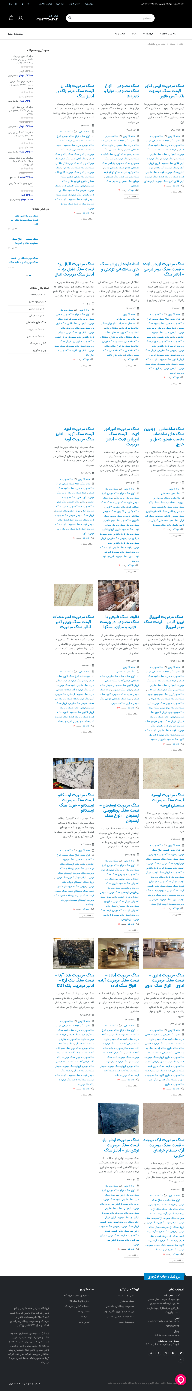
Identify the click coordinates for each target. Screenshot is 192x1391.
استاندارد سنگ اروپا (130, 332)
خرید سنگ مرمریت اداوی (158, 1044)
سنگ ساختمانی (116, 350)
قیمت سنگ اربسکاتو (84, 891)
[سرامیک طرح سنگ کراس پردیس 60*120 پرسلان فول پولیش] (42, 91)
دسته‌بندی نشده (38, 294)
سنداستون (171, 502)
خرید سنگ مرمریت (167, 150)
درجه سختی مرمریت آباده (121, 1048)
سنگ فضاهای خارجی (156, 511)
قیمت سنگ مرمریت (174, 177)
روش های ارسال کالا (79, 1301)
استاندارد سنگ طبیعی (112, 341)
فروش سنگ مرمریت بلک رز (72, 190)
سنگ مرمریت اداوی (174, 1057)
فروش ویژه (89, 3)
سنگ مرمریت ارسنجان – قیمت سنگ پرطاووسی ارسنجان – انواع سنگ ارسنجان (119, 813)
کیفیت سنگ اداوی (169, 1080)
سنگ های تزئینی (114, 355)
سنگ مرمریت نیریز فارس (172, 708)
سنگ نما (128, 355)
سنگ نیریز (154, 708)
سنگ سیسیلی (159, 859)
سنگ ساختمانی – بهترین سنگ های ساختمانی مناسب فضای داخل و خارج (164, 436)
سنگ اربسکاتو (73, 864)
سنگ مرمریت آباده (122, 1057)
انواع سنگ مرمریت (70, 314)
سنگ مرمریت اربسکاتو (75, 873)
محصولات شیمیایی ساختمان (120, 1317)
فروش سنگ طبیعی (76, 186)
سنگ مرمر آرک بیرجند (166, 1214)
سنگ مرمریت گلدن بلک (67, 172)
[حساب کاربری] (20, 18)
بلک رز (77, 141)
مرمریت (90, 208)
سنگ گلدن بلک (79, 159)
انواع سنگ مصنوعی (114, 141)
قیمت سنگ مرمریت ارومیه (171, 890)
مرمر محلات (62, 721)
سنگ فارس (178, 690)
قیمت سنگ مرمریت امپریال (162, 735)
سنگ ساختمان (132, 350)
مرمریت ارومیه (169, 904)
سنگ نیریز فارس (176, 712)
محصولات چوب (126, 1322)
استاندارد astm (129, 323)
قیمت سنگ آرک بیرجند (173, 1236)
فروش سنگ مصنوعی (122, 690)
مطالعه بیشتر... (176, 192)
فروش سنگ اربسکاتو (84, 882)
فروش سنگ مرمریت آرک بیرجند (160, 1232)
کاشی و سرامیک (38, 343)
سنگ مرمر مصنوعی (119, 159)
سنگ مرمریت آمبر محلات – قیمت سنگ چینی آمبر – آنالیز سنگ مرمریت (73, 622)
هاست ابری (14, 1383)
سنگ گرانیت (107, 154)
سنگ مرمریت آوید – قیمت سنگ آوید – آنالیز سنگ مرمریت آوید (75, 434)
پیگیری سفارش (45, 3)
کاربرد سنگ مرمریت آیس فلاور (158, 181)
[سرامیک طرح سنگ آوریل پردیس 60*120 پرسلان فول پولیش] (42, 117)
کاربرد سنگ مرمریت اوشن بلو (121, 1240)
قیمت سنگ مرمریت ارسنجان (117, 915)
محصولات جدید (15, 34)
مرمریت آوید (88, 533)
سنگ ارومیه (172, 859)
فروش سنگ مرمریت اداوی (171, 1062)
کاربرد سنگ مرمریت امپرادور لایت (117, 556)
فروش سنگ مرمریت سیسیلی (163, 881)
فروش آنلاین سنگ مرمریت (81, 337)
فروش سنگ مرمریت (65, 515)
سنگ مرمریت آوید (71, 506)
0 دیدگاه (177, 186)
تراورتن (156, 498)
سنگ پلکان (178, 507)
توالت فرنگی (35, 316)
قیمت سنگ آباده (112, 1071)
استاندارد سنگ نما (130, 346)
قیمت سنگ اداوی (161, 1066)
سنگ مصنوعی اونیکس (119, 163)
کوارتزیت (153, 520)
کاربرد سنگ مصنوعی (114, 177)
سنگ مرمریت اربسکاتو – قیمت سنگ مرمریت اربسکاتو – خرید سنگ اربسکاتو (74, 803)
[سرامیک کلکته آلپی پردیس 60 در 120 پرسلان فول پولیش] (42, 142)
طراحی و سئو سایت (31, 1383)
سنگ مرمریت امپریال (160, 699)
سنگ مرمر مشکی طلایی (67, 163)
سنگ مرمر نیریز (177, 694)
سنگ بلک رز (67, 154)
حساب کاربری (74, 3)
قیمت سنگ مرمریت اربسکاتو (80, 896)
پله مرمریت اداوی (153, 1035)
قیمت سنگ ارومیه (175, 886)
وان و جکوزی (39, 350)
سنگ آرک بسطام (170, 1209)
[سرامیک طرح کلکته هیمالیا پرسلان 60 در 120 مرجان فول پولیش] (42, 168)
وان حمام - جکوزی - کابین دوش (118, 1311)
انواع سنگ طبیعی (160, 141)
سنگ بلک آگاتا (66, 1044)
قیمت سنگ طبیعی (155, 172)
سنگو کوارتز (114, 172)
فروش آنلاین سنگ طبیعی (117, 681)
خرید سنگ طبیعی (85, 685)
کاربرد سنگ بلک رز (70, 204)
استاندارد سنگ (111, 328)
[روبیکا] (10, 4)
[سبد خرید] (11, 18)
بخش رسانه (83, 1311)
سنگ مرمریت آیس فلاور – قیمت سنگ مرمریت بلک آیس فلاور (164, 91)
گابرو (182, 525)
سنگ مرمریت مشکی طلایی (80, 177)
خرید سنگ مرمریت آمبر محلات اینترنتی (75, 690)
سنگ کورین (120, 154)
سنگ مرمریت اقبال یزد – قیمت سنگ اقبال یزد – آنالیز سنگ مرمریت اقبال (74, 269)
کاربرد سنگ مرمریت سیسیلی (163, 899)
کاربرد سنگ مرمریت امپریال (171, 739)
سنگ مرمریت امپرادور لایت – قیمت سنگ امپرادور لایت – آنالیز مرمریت (121, 436)
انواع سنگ (175, 141)
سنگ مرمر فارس (154, 690)
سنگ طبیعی (155, 154)
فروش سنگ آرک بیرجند (173, 1227)
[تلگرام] (22, 4)
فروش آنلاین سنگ (121, 897)
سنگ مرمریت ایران (164, 163)
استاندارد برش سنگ (111, 323)
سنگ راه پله (160, 1048)
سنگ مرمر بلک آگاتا (80, 1053)
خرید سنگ (165, 145)
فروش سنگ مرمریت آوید (82, 520)
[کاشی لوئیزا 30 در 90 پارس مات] (42, 191)
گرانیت (175, 525)
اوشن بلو (121, 1195)
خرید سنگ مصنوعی (123, 145)
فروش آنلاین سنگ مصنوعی (126, 685)
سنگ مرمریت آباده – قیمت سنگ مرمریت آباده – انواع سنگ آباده (118, 980)
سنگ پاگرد (153, 502)
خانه (181, 44)
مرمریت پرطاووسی (130, 919)
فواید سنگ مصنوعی (122, 694)
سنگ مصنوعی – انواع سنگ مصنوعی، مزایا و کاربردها (121, 91)
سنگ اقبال (72, 323)
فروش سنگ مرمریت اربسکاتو (72, 887)
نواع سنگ (156, 904)
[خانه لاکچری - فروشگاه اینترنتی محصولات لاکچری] (171, 18)
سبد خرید (60, 3)
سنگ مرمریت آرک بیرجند (164, 1218)
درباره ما (85, 1317)
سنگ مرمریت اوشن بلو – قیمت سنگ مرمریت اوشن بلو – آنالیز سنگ (119, 1145)
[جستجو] (70, 18)
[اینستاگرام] (28, 4)
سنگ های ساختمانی (126, 319)
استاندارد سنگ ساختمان (121, 337)
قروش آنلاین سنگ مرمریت (81, 195)
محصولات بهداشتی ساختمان (120, 1306)
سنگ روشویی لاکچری (115, 507)
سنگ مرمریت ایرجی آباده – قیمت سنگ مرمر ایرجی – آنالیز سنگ (163, 269)
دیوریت (180, 502)
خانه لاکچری (174, 136)
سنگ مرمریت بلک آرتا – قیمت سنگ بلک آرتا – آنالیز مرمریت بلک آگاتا (74, 980)
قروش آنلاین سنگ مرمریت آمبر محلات (75, 712)
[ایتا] (16, 4)
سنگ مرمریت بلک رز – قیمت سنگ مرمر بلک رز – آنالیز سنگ (73, 91)
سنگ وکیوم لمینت (130, 172)
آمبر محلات (85, 676)
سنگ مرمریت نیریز (156, 703)
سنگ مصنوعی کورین (114, 168)
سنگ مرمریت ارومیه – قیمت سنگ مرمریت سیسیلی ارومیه (166, 800)
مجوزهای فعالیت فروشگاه (76, 1296)
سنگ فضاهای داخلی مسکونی (169, 516)
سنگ (165, 154)
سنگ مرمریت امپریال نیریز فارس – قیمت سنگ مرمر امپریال (164, 622)
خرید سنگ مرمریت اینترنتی (80, 694)
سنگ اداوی (172, 1048)
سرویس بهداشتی (37, 301)
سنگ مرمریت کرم (120, 1062)
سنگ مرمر (179, 159)
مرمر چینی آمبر (75, 721)
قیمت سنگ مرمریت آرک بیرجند (161, 1241)
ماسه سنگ (166, 525)
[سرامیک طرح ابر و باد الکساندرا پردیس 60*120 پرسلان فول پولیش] (42, 66)
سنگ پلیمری (116, 150)
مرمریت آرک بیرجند (175, 1250)
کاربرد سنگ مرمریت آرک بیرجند (169, 1245)
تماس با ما (120, 33)
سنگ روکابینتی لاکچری (128, 511)
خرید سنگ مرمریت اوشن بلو (125, 1204)
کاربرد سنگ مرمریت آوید (69, 529)
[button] (30, 275)
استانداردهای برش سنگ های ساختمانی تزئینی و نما (119, 269)
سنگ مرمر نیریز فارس (158, 694)
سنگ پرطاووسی (122, 879)
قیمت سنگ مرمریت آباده (127, 1075)
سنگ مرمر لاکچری (112, 520)
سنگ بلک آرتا (81, 1044)
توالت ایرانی (35, 309)
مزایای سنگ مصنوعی (129, 181)
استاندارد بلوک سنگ (129, 328)
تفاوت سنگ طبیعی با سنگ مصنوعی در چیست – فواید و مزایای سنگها (119, 622)
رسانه (134, 33)
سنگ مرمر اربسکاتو (75, 869)
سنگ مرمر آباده (116, 1053)
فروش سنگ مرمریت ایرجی (163, 355)
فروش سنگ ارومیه (161, 872)
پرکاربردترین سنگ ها (171, 498)
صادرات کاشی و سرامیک (77, 1306)
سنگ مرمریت (156, 136)
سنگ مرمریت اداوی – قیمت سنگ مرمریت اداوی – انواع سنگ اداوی (164, 980)
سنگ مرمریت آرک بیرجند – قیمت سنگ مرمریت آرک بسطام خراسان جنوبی (163, 1148)
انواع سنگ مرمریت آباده (113, 1035)
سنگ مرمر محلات (81, 699)
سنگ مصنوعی (111, 136)
